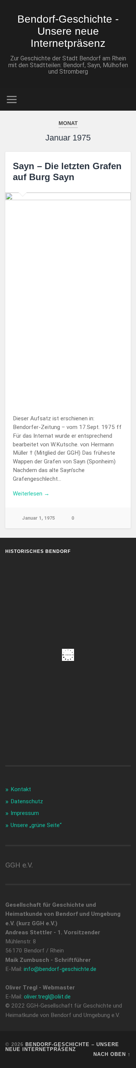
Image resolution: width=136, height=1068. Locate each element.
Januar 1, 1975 (38, 518)
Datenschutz (27, 801)
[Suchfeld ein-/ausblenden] (124, 99)
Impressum (25, 813)
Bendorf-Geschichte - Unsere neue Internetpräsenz (68, 31)
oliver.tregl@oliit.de (47, 996)
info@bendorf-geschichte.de (60, 969)
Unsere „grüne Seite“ (36, 825)
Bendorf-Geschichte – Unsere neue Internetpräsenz (62, 1047)
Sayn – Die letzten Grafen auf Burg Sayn (67, 171)
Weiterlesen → (31, 493)
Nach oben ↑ (112, 1054)
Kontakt (21, 789)
